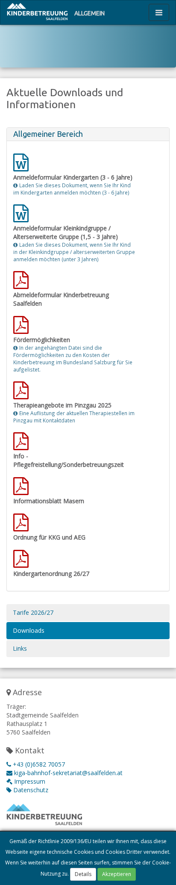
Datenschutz (30, 790)
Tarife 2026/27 (33, 612)
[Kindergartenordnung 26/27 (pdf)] (21, 563)
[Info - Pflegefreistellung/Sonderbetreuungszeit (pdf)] (21, 445)
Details (83, 874)
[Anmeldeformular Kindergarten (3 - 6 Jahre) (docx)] (21, 166)
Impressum (28, 781)
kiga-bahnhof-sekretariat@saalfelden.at (67, 773)
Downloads (28, 630)
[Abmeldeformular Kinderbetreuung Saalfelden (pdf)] (21, 284)
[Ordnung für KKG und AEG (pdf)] (21, 526)
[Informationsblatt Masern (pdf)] (21, 490)
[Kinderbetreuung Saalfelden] (37, 11)
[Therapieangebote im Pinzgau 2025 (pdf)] (21, 394)
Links (20, 648)
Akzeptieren (116, 874)
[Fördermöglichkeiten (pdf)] (21, 329)
